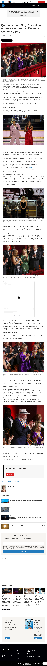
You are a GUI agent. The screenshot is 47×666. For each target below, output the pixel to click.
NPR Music (16, 481)
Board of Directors (40, 651)
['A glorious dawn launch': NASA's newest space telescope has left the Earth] (5, 526)
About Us (19, 648)
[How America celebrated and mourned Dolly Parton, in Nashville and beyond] (18, 591)
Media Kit (38, 656)
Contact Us (19, 650)
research (30, 167)
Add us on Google (39, 36)
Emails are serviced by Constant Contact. (8, 548)
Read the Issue (38, 638)
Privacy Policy (4, 656)
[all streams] (45, 5)
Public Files (38, 653)
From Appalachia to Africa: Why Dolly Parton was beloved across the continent (6, 601)
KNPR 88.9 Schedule (31, 653)
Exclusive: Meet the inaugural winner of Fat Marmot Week (22, 509)
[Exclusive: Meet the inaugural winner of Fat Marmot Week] (5, 509)
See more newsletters (9, 629)
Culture (9, 481)
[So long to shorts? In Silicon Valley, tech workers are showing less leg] (29, 591)
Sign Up (7, 638)
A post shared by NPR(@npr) (19, 315)
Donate (42, 1)
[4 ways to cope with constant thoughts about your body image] (40, 591)
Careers (18, 655)
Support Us (19, 658)
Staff (18, 653)
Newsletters (33, 1)
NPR (2, 22)
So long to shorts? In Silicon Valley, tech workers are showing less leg (28, 600)
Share (29, 36)
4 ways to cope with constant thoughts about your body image (39, 599)
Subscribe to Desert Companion (31, 651)
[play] (3, 5)
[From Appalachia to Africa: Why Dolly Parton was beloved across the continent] (7, 591)
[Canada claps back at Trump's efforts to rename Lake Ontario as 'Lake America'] (5, 501)
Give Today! (10, 474)
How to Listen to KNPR (39, 648)
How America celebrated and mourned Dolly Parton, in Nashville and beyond (17, 600)
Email (4, 540)
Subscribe (23, 551)
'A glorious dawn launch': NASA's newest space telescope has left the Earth (27, 525)
